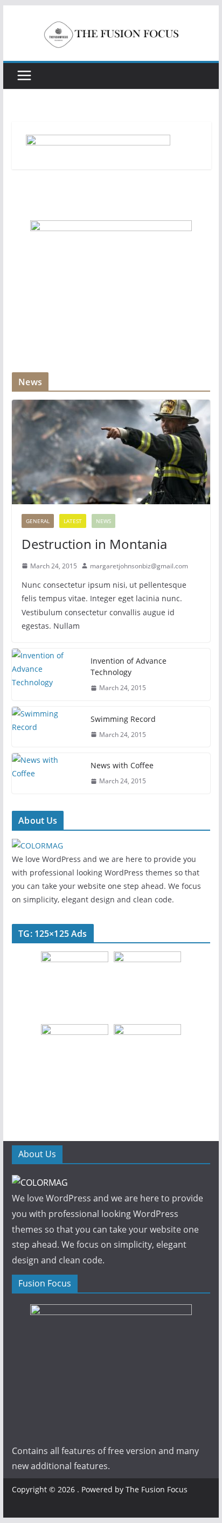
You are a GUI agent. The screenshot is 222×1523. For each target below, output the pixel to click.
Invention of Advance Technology (128, 666)
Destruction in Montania (94, 544)
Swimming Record (123, 719)
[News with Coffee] (47, 773)
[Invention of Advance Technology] (47, 674)
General (38, 521)
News (103, 521)
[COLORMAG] (37, 845)
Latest (73, 521)
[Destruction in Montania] (111, 452)
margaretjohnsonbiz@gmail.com (139, 566)
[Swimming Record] (47, 727)
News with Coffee (122, 765)
